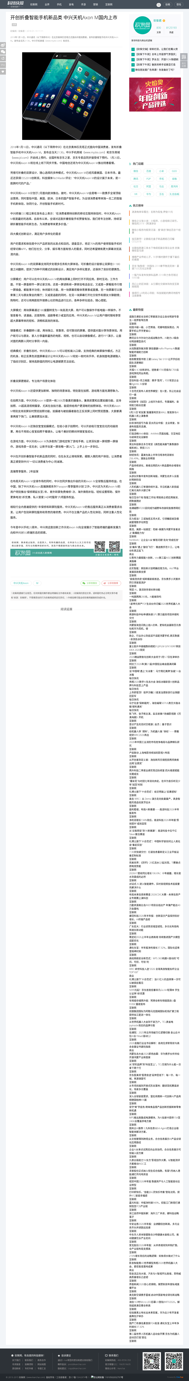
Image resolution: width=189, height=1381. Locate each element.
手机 (59, 4)
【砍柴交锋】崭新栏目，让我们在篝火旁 (156, 49)
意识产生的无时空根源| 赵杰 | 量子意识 (150, 724)
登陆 (178, 4)
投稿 (167, 4)
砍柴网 (33, 4)
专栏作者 (29, 1368)
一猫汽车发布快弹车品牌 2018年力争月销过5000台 (155, 276)
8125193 (171, 27)
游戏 (94, 391)
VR (135, 194)
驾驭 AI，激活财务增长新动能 (144, 589)
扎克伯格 (174, 194)
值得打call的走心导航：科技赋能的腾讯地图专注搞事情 (156, 294)
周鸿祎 (174, 186)
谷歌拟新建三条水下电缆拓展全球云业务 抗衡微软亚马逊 (156, 249)
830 (159, 27)
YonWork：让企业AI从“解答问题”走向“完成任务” (154, 540)
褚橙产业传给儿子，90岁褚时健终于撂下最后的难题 (155, 258)
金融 (174, 178)
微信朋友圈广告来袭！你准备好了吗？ (155, 69)
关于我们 (16, 1360)
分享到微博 (113, 583)
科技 (44, 178)
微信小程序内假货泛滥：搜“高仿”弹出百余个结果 (156, 231)
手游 (83, 4)
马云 (161, 186)
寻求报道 (16, 1364)
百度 (148, 171)
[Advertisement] (66, 567)
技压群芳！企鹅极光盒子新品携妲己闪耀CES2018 (153, 240)
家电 (71, 4)
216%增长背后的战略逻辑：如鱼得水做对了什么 (154, 1255)
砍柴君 (158, 20)
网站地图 (42, 1364)
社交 (39, 249)
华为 (148, 194)
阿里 (148, 186)
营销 (95, 4)
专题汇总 (42, 1368)
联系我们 (29, 1360)
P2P (148, 178)
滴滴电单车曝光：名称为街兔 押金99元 (152, 211)
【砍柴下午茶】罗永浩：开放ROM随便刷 (156, 59)
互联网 (108, 4)
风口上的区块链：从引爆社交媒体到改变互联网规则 (155, 285)
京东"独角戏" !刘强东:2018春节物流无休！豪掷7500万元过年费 (155, 267)
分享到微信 (92, 583)
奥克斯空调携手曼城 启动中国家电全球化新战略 (154, 1294)
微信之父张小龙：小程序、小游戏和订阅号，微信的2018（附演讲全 (155, 222)
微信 (135, 171)
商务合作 (42, 1360)
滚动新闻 (16, 1368)
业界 (47, 4)
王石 (161, 194)
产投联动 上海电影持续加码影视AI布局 (149, 752)
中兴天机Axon (20, 583)
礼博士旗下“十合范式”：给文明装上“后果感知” (153, 791)
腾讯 (135, 178)
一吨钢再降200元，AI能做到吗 (145, 596)
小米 (161, 171)
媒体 (50, 178)
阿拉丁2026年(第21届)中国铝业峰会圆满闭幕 (152, 664)
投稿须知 (29, 1364)
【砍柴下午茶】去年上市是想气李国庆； (156, 54)
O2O (174, 171)
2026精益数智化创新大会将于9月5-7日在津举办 (154, 657)
